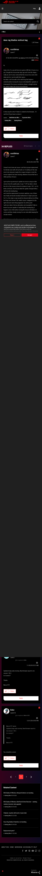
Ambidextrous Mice (14, 117)
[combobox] (21, 21)
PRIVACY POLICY (27, 858)
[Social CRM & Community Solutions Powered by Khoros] (35, 872)
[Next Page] (31, 777)
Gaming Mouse (18, 120)
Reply (21, 136)
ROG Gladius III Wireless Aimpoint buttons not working (18, 793)
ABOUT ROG (5, 847)
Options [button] (39, 32)
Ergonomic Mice (26, 117)
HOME (12, 847)
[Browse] (3, 8)
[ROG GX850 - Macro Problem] (35, 146)
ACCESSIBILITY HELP (30, 847)
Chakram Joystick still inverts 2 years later (15, 813)
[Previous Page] (11, 777)
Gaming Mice (8, 120)
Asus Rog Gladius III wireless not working (15, 822)
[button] (6, 129)
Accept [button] (30, 235)
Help (34, 8)
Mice (4, 32)
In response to (21, 660)
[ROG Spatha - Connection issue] (39, 146)
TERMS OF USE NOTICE (16, 858)
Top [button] (2, 871)
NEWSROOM (18, 847)
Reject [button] (12, 235)
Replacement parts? (9, 830)
